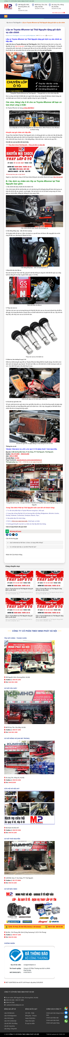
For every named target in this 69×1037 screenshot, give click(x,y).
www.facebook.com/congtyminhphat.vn (29, 460)
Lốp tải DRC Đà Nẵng (10, 1023)
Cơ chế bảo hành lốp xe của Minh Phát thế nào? (23, 547)
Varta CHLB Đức (30, 1018)
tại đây (17, 458)
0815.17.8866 (13, 456)
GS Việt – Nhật (29, 1013)
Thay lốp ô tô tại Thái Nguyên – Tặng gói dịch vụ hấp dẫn (26, 145)
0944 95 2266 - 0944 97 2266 (15, 1000)
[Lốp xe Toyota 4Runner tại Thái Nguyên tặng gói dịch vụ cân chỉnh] (50, 579)
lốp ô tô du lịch (58, 177)
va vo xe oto (23, 35)
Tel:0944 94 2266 (56, 8)
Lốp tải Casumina (9, 1026)
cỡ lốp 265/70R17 (28, 108)
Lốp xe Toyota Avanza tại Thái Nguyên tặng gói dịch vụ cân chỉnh (19, 589)
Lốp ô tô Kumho (9, 1018)
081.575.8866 (15, 454)
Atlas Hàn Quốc (30, 1021)
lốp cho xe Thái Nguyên (14, 22)
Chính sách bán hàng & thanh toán (55, 1014)
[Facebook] (66, 1012)
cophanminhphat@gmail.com (15, 1005)
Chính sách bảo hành (52, 1020)
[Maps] (66, 1008)
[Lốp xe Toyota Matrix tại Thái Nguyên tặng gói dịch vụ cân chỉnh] (19, 606)
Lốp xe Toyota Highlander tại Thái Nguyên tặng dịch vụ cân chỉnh (49, 616)
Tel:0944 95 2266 (22, 10)
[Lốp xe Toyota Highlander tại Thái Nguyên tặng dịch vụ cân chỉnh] (50, 606)
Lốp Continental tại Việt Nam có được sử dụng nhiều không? (26, 542)
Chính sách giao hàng (52, 1023)
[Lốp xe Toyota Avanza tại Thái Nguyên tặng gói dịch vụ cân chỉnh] (19, 579)
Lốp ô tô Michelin (9, 1013)
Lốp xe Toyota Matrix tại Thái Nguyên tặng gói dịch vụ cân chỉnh (18, 616)
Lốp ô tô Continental (10, 1021)
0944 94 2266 (10, 1002)
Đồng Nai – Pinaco (31, 1015)
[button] (33, 531)
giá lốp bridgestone (30, 35)
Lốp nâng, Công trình (10, 1028)
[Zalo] (66, 1017)
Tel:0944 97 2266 (39, 8)
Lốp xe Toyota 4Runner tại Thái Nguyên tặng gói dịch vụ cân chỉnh (49, 589)
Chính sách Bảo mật (52, 1017)
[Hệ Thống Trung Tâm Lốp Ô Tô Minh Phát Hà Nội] (8, 6)
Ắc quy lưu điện (30, 1023)
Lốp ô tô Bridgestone (10, 1015)
